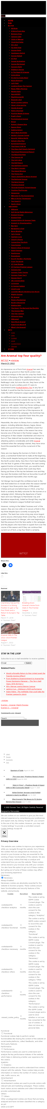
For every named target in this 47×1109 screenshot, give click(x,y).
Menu (3, 16)
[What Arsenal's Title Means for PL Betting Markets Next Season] (9, 799)
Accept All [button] (18, 828)
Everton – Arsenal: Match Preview (14, 705)
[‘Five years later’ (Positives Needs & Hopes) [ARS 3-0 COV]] (9, 776)
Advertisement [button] (7, 1078)
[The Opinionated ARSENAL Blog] (23, 13)
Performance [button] (6, 1046)
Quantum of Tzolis (17, 770)
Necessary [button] (5, 875)
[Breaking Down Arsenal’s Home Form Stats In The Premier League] (31, 596)
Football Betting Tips (24, 387)
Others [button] (3, 1094)
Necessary (8, 878)
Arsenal (30, 369)
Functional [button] (5, 1031)
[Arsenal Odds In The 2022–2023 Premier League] (10, 628)
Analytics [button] (4, 1062)
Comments (9, 760)
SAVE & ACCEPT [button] (7, 1107)
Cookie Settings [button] (7, 828)
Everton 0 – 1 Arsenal (9, 708)
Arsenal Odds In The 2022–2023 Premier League (9, 637)
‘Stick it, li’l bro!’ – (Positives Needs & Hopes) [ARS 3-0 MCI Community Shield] (25, 786)
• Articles (15, 360)
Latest (8, 754)
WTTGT (5, 360)
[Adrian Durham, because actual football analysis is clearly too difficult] (9, 792)
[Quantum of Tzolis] (8, 770)
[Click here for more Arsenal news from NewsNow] (20, 723)
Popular (8, 757)
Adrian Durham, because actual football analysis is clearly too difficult (23, 793)
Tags (7, 762)
